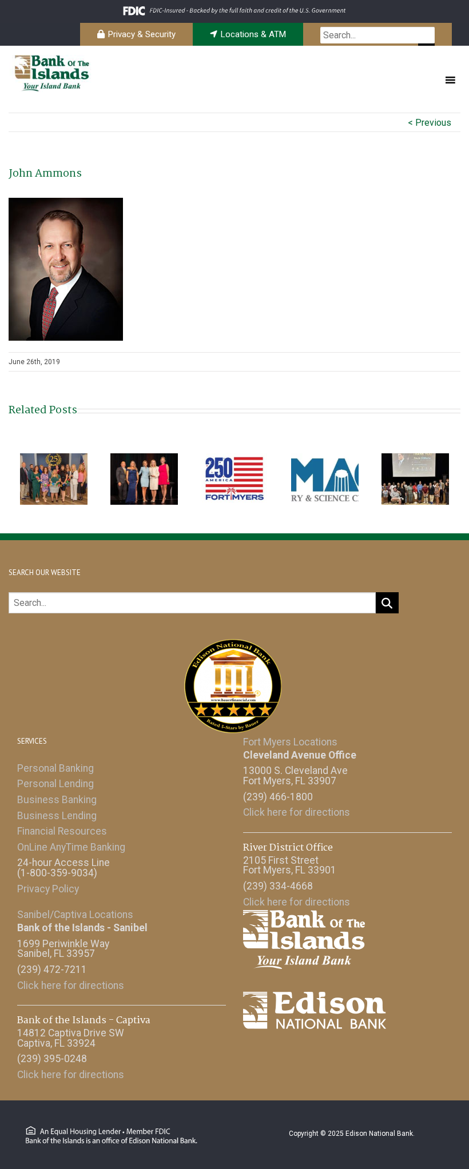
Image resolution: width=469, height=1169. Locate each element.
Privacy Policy (48, 889)
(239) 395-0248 (52, 1058)
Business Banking (57, 799)
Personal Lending (55, 783)
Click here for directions (296, 812)
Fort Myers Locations (290, 742)
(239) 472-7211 (52, 969)
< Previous (429, 122)
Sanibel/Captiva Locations (75, 914)
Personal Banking (55, 768)
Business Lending (57, 815)
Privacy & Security (142, 34)
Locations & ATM (253, 34)
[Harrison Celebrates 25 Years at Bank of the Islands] (54, 478)
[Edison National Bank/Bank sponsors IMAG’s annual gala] (325, 478)
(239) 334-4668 (278, 886)
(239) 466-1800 (278, 797)
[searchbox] (377, 35)
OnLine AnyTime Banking (71, 847)
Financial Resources (62, 831)
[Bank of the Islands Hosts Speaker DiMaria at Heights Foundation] (415, 478)
